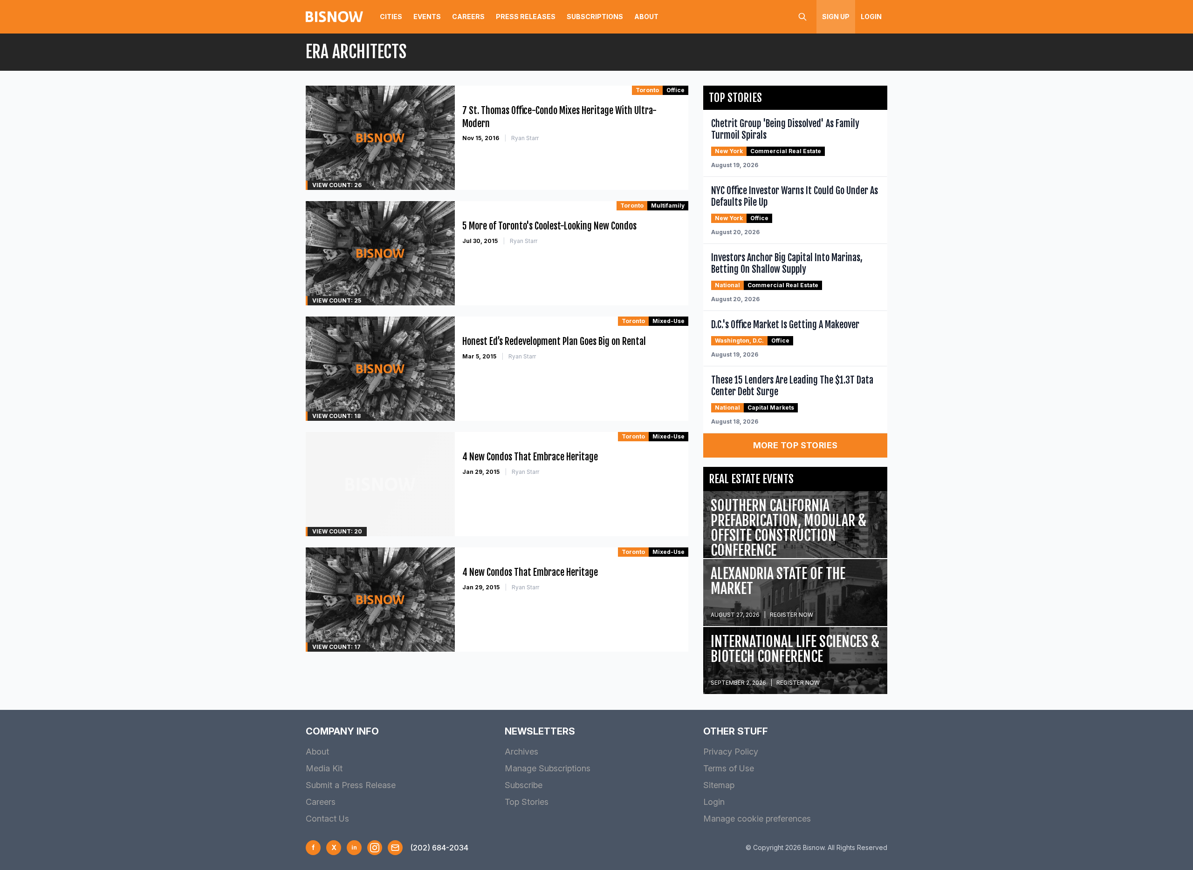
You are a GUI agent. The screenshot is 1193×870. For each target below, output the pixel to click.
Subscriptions (595, 16)
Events (427, 16)
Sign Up (836, 16)
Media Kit (324, 768)
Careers (468, 16)
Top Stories (527, 802)
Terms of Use (728, 768)
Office (675, 90)
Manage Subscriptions (547, 768)
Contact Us (327, 818)
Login (871, 16)
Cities (391, 16)
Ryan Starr (525, 138)
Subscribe (523, 785)
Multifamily (668, 205)
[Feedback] (395, 847)
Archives (521, 751)
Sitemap (718, 785)
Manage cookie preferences (757, 818)
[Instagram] (374, 847)
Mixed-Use (668, 320)
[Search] (802, 17)
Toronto (647, 90)
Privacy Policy (730, 751)
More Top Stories (795, 445)
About (646, 16)
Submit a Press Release (351, 785)
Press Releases (525, 16)
